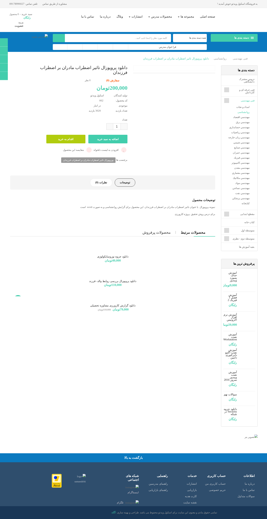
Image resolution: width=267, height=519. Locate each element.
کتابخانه (246, 203)
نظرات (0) (101, 182)
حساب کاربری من (215, 483)
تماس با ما (249, 490)
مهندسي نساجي (241, 188)
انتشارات (192, 483)
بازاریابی (192, 490)
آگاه (114, 512)
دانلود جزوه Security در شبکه (230, 412)
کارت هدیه (191, 496)
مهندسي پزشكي (241, 198)
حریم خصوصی (217, 490)
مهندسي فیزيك (242, 157)
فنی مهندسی (240, 58)
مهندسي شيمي (241, 142)
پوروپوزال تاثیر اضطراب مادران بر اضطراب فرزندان (88, 160)
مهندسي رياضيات (240, 132)
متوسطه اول (247, 230)
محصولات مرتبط (193, 232)
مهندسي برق (243, 122)
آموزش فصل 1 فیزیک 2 (232, 298)
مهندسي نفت (242, 193)
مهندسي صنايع (242, 147)
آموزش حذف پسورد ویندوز (232, 276)
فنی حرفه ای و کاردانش (246, 91)
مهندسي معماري (241, 172)
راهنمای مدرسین (158, 483)
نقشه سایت (190, 502)
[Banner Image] (239, 437)
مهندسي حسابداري (239, 127)
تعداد (124, 119)
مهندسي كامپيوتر (241, 162)
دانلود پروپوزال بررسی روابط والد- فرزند (112, 281)
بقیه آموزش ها (246, 246)
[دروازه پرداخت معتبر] (57, 480)
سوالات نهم (230, 394)
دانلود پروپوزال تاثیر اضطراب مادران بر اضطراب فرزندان (176, 58)
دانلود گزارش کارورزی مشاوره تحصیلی (112, 305)
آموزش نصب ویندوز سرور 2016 (230, 376)
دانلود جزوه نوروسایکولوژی (112, 256)
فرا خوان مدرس (167, 46)
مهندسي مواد (242, 183)
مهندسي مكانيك (241, 178)
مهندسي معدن (242, 167)
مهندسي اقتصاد (241, 117)
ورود (20, 22)
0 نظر (87, 80)
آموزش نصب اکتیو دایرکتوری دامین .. (231, 354)
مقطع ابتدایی (247, 214)
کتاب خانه (249, 222)
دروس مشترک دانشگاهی (246, 80)
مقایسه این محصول (73, 149)
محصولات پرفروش (156, 232)
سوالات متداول (246, 496)
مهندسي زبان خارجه (239, 137)
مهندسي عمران (241, 152)
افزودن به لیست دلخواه (106, 149)
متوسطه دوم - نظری (243, 238)
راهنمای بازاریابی (158, 490)
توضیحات (125, 182)
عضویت (19, 25)
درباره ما (250, 483)
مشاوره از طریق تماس (54, 3)
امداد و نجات (243, 107)
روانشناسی (220, 58)
